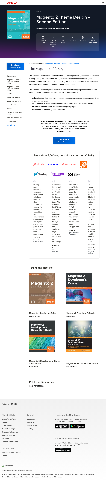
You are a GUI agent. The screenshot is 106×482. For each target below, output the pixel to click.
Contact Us (30, 419)
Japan (4, 456)
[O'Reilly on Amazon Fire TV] (63, 452)
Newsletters (30, 422)
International (8, 448)
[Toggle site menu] (2, 2)
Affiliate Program (8, 435)
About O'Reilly (8, 415)
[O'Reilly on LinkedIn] (12, 404)
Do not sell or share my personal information (17, 470)
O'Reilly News (7, 425)
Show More (11, 125)
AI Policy (29, 429)
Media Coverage (8, 429)
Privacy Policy (31, 425)
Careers (5, 422)
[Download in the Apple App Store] (62, 428)
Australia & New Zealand (11, 452)
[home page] (12, 2)
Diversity (5, 438)
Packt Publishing (93, 41)
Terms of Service (7, 477)
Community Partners (10, 432)
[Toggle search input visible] (103, 2)
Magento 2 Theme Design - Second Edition (62, 64)
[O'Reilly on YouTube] (15, 404)
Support (30, 415)
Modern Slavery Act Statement (52, 477)
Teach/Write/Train (9, 419)
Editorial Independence (32, 477)
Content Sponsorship (10, 441)
